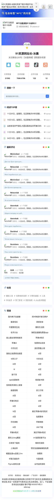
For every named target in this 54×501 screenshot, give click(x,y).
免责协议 (18, 475)
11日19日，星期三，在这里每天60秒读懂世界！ (24, 132)
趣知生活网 (39, 327)
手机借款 (14, 422)
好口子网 (39, 390)
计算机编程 (34, 295)
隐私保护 (26, 475)
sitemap (27, 487)
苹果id (14, 343)
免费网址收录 (39, 343)
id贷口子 (14, 358)
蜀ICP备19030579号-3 (33, 484)
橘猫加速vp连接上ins (14, 453)
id (14, 369)
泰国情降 (14, 390)
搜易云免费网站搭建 (14, 353)
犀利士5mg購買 (14, 437)
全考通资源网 (39, 464)
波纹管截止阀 (39, 348)
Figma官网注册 (14, 464)
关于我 (10, 475)
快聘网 (39, 453)
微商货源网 (39, 443)
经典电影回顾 (21, 295)
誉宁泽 (14, 374)
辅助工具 (9, 295)
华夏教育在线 (14, 327)
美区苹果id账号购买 (39, 411)
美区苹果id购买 (40, 432)
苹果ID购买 (14, 400)
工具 (43, 295)
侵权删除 (43, 475)
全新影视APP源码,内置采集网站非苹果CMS (24, 126)
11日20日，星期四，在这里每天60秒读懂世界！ (24, 113)
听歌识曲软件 (14, 458)
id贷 (39, 353)
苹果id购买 (40, 337)
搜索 (36, 8)
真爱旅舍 (39, 322)
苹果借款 (39, 422)
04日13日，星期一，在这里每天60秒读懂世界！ (24, 138)
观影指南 (29, 300)
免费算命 (39, 416)
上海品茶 (14, 448)
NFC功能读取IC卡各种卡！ (26, 23)
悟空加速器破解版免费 (39, 448)
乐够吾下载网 (14, 443)
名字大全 (14, 332)
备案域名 (14, 322)
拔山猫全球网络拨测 (14, 337)
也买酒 (20, 273)
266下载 (39, 427)
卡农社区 (14, 348)
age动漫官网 (14, 379)
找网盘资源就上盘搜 (14, 385)
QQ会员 (9, 300)
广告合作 (35, 475)
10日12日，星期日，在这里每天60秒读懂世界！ (24, 119)
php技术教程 (41, 300)
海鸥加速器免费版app (39, 332)
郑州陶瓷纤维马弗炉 (40, 316)
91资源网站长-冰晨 (27, 53)
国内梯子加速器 (14, 316)
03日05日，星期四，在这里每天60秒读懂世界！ (34, 157)
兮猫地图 (39, 458)
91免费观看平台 (39, 437)
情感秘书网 (39, 379)
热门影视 (18, 300)
